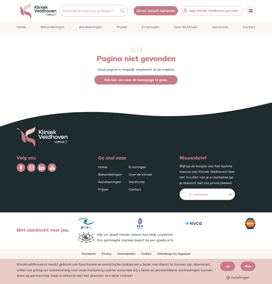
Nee (248, 266)
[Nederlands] (250, 10)
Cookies (146, 254)
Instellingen (239, 277)
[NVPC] (86, 223)
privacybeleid (220, 183)
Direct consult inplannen (156, 11)
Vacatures (220, 27)
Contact (249, 27)
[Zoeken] (122, 11)
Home (21, 27)
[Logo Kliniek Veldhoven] (36, 11)
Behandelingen (52, 27)
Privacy (106, 254)
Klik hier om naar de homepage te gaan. (136, 80)
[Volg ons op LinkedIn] (41, 167)
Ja (227, 266)
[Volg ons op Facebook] (21, 167)
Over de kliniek (185, 27)
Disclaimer (89, 254)
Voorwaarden (126, 254)
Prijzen (122, 27)
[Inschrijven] (229, 194)
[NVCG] (194, 223)
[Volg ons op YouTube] (52, 167)
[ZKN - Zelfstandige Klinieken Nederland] (140, 223)
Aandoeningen (90, 27)
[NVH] (250, 223)
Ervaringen (150, 27)
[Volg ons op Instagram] (31, 167)
